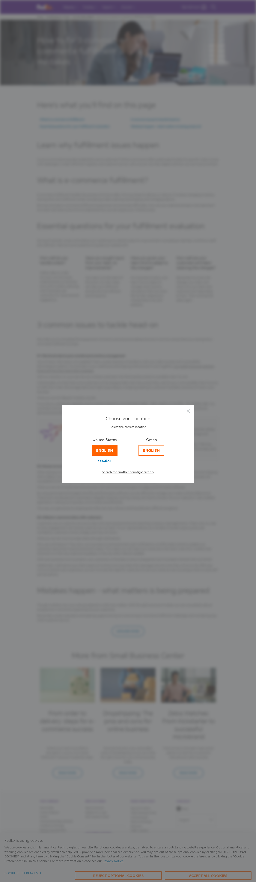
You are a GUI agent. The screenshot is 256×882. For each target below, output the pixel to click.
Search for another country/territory (128, 472)
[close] (188, 411)
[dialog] (128, 441)
